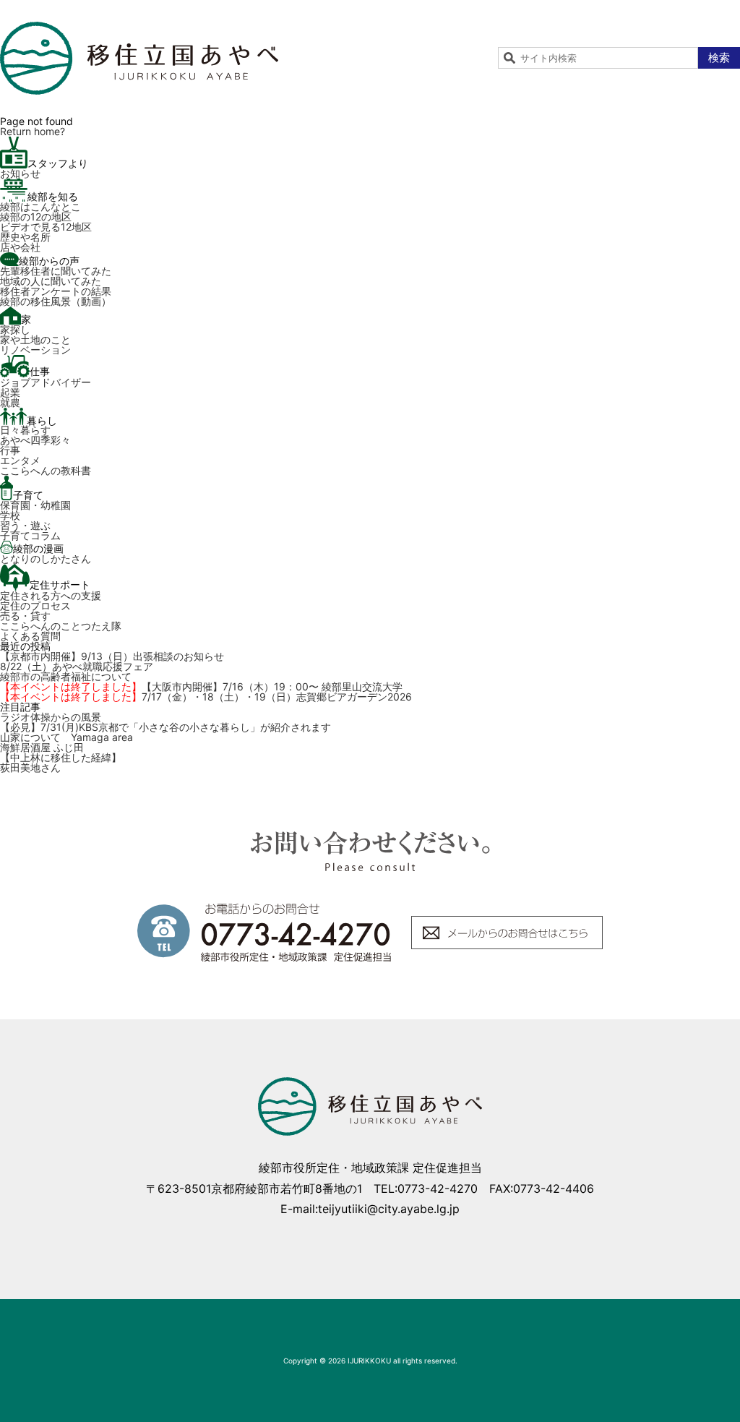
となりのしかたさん (45, 558)
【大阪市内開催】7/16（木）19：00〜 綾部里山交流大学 (201, 686)
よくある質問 (30, 636)
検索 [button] (719, 57)
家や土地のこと (35, 339)
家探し (15, 329)
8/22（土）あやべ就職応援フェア (76, 666)
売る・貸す (25, 615)
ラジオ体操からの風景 (50, 717)
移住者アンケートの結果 (55, 291)
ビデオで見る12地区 (46, 226)
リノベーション (35, 349)
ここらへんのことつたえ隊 (60, 626)
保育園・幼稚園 (35, 505)
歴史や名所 (25, 237)
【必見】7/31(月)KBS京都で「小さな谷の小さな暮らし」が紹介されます (165, 727)
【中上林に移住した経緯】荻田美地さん (60, 762)
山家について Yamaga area (66, 737)
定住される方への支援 (50, 595)
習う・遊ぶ (25, 525)
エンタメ (20, 460)
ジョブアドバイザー (45, 382)
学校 (10, 515)
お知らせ (20, 173)
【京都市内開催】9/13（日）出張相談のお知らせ (112, 656)
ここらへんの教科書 (45, 470)
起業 (10, 392)
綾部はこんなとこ (40, 206)
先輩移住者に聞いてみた (55, 271)
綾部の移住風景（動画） (55, 301)
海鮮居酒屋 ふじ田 (42, 747)
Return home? (32, 131)
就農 (10, 402)
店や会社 (20, 247)
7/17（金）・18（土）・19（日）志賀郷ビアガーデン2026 (206, 696)
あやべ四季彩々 (35, 440)
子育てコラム (30, 535)
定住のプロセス (35, 605)
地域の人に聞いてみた (50, 281)
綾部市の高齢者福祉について (66, 676)
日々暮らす (25, 430)
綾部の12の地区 (36, 216)
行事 (10, 450)
